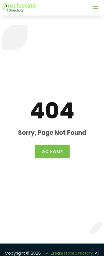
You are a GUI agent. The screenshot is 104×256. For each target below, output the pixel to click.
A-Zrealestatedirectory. (70, 253)
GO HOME (52, 151)
